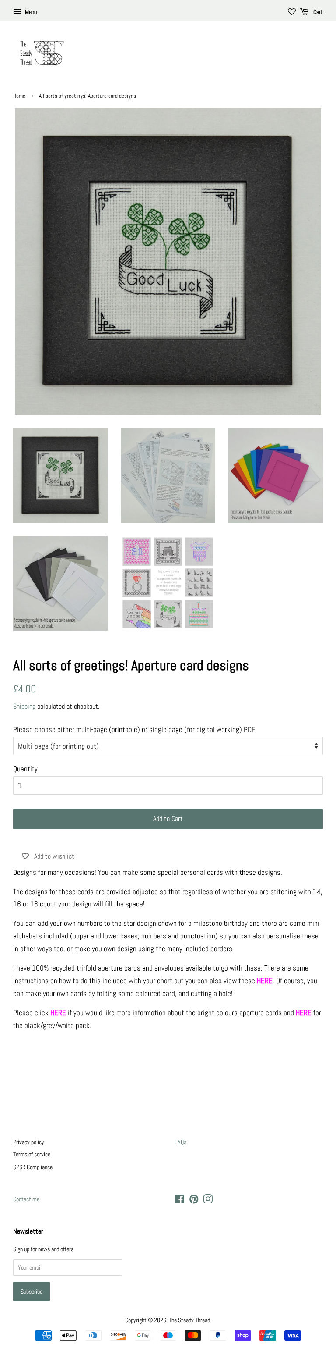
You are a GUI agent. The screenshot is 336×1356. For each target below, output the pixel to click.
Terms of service (31, 1154)
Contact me (26, 1199)
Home (19, 96)
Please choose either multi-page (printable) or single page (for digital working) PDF (134, 729)
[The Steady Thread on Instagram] (208, 1201)
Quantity (25, 769)
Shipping (24, 706)
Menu (30, 12)
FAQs (180, 1142)
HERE (304, 1012)
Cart (317, 12)
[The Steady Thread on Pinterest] (194, 1201)
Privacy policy (28, 1142)
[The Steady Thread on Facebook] (180, 1201)
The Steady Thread (189, 1320)
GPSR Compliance (32, 1167)
